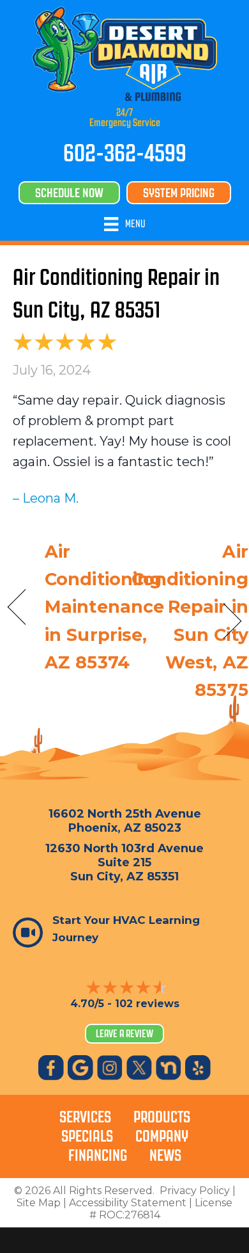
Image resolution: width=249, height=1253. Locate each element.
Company (161, 1136)
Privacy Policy (195, 1190)
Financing (97, 1155)
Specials (87, 1136)
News (165, 1155)
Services (85, 1117)
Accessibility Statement (127, 1203)
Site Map (39, 1203)
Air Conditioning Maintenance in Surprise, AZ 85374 (104, 607)
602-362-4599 (124, 153)
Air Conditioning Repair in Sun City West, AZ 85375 (190, 620)
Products (161, 1117)
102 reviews (147, 1004)
